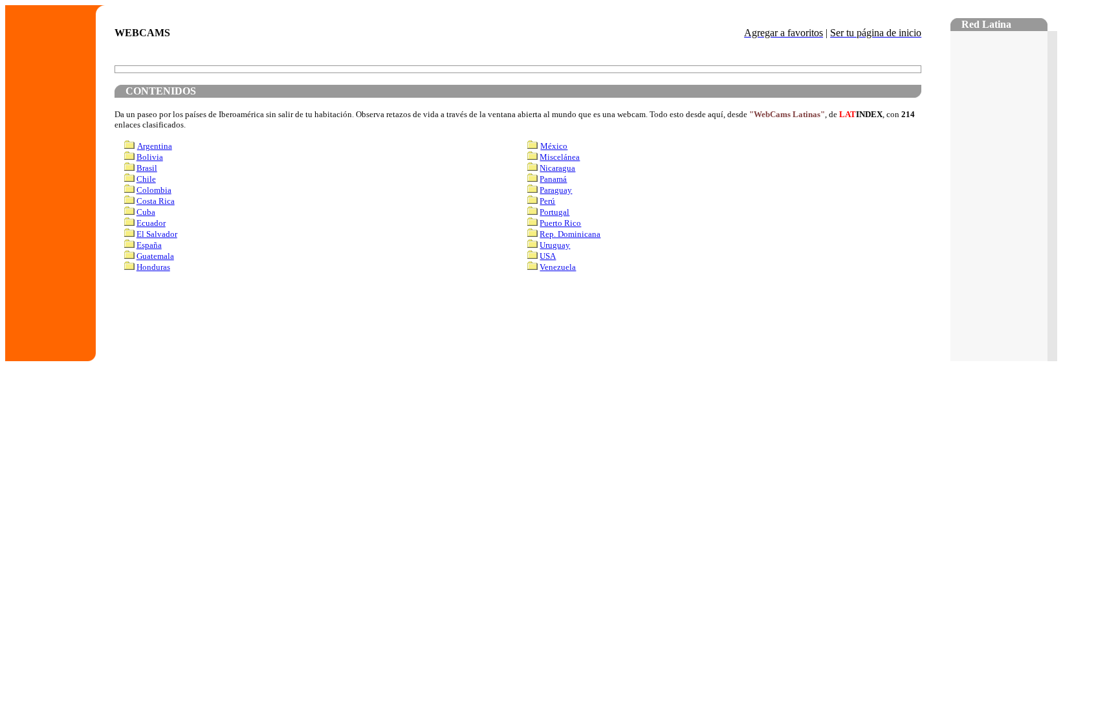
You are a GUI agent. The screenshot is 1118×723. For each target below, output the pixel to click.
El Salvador (157, 234)
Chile (146, 179)
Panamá (553, 179)
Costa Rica (156, 201)
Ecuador (151, 223)
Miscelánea (560, 157)
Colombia (154, 190)
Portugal (554, 212)
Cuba (146, 212)
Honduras (153, 267)
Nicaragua (557, 168)
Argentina (154, 146)
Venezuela (558, 267)
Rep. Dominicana (570, 234)
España (149, 245)
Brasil (147, 168)
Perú (547, 201)
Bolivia (150, 157)
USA (548, 256)
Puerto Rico (560, 223)
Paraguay (556, 190)
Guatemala (155, 256)
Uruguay (555, 245)
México (553, 146)
